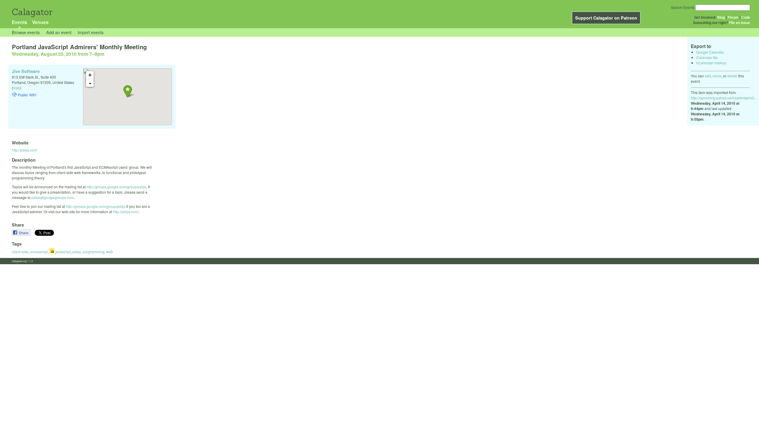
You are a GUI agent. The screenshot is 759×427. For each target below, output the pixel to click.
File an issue (739, 22)
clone (716, 75)
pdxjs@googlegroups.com (52, 197)
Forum (733, 17)
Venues (40, 22)
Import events (90, 32)
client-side (20, 251)
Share (24, 232)
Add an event (58, 32)
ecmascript (39, 251)
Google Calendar (710, 52)
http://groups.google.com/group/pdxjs (116, 186)
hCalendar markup (711, 62)
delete (732, 75)
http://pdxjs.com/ (25, 149)
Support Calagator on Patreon (606, 18)
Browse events (26, 32)
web (109, 251)
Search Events (682, 7)
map (16, 87)
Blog (721, 17)
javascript (62, 251)
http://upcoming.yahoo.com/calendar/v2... (724, 97)
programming (93, 251)
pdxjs (76, 251)
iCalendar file (707, 57)
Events (19, 22)
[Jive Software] (127, 91)
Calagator (32, 12)
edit (708, 75)
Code (745, 17)
